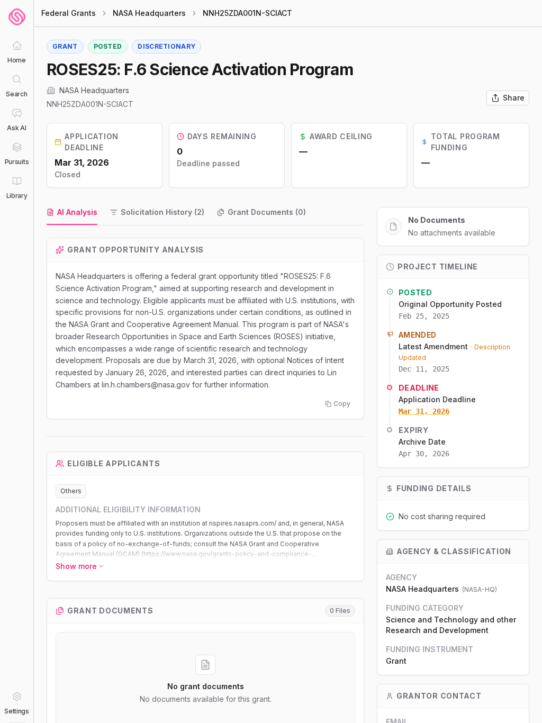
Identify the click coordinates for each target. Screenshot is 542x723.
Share (514, 97)
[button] (205, 538)
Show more (76, 566)
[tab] (72, 213)
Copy (341, 404)
